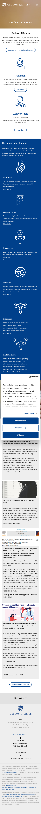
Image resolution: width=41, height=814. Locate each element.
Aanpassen (19, 428)
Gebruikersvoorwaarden (9, 717)
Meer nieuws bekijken (20, 684)
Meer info (20, 90)
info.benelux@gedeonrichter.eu (20, 758)
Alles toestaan (20, 420)
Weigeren (20, 435)
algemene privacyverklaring (28, 794)
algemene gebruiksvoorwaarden (12, 794)
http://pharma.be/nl (11, 785)
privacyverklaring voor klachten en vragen (12, 796)
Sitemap (20, 812)
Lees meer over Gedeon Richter (20, 50)
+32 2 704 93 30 (20, 752)
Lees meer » (7, 189)
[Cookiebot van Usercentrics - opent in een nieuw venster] (29, 377)
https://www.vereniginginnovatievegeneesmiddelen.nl (15, 787)
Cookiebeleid (28, 717)
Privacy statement (20, 717)
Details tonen (29, 414)
